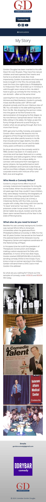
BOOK (39, 275)
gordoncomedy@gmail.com (23, 446)
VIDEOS (29, 275)
